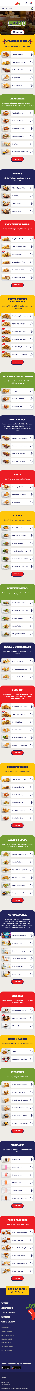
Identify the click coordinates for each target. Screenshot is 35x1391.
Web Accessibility (6, 1379)
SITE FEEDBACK (7, 1346)
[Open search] (26, 3)
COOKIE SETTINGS (5, 1384)
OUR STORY (5, 1328)
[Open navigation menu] (4, 3)
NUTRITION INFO (7, 1343)
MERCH (5, 1317)
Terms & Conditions (6, 1375)
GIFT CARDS (8, 1322)
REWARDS (7, 1308)
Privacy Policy (5, 1382)
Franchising (6, 1339)
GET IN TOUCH (6, 1350)
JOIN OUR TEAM (7, 1335)
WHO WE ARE (6, 1331)
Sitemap (3, 1377)
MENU (5, 1303)
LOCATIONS (8, 1312)
